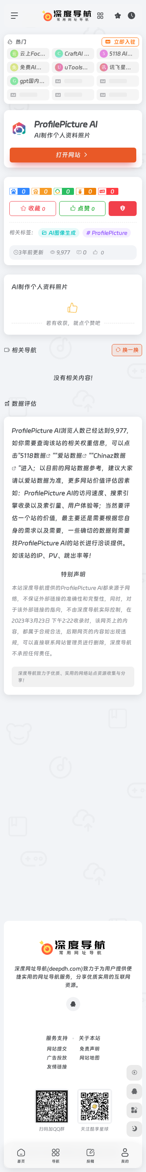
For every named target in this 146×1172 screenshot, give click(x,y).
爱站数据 (69, 455)
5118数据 (33, 455)
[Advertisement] (73, 774)
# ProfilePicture (106, 233)
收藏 (36, 208)
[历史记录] (131, 15)
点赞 (86, 208)
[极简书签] (134, 1110)
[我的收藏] (118, 15)
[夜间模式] (134, 1129)
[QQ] (73, 1004)
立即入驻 (124, 42)
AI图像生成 (62, 233)
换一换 (130, 350)
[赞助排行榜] (134, 1073)
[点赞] (73, 306)
